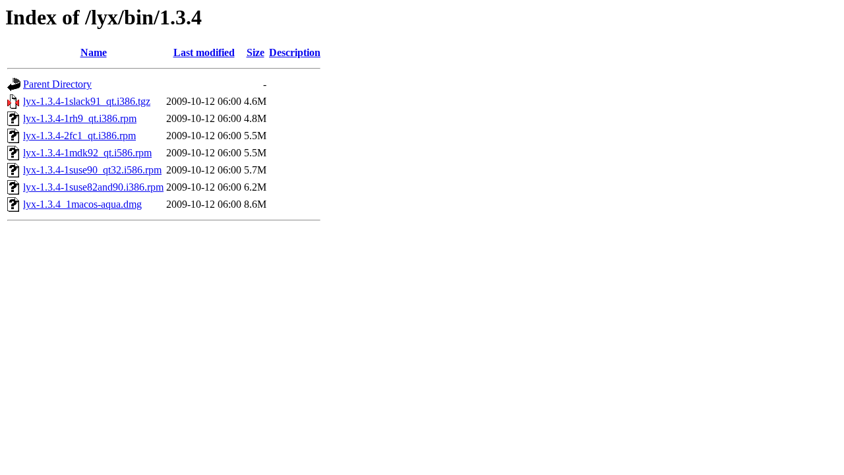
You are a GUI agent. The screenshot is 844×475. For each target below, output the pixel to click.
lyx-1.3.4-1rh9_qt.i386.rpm (79, 118)
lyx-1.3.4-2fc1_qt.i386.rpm (79, 135)
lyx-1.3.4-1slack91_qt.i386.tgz (86, 101)
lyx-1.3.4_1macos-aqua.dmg (82, 204)
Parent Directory (57, 84)
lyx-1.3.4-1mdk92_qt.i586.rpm (87, 152)
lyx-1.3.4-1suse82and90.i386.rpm (93, 187)
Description (294, 52)
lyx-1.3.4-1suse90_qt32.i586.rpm (92, 169)
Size (255, 52)
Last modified (204, 52)
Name (93, 52)
